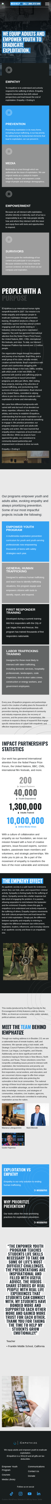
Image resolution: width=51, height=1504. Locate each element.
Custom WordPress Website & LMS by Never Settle (22, 1499)
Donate (31, 1476)
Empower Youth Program (9, 1468)
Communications (36, 1466)
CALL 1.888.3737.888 (31, 3)
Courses (6, 1475)
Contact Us (33, 1471)
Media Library (8, 1479)
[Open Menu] (47, 4)
